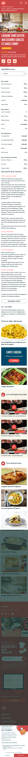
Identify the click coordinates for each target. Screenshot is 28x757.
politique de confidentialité (9, 665)
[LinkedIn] (5, 613)
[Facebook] (2, 613)
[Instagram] (9, 613)
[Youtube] (12, 613)
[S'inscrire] (24, 658)
